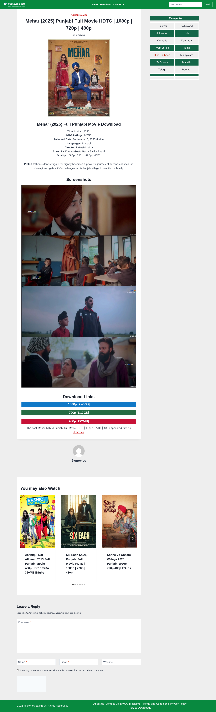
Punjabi (186, 69)
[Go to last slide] (25, 538)
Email (65, 662)
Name (22, 662)
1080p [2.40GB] (79, 404)
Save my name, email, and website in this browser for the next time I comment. (62, 670)
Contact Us (112, 703)
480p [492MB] (79, 421)
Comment (25, 622)
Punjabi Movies (79, 15)
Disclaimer (135, 703)
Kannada (162, 40)
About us (98, 703)
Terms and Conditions (156, 703)
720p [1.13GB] (79, 412)
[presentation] (37, 521)
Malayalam (186, 55)
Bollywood (187, 26)
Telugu (162, 69)
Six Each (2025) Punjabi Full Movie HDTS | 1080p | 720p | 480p (77, 563)
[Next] (132, 538)
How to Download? (140, 707)
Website (108, 662)
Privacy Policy (178, 703)
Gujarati (162, 26)
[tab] (73, 584)
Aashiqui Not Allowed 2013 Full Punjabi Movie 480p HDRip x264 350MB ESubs (37, 563)
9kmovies (80, 35)
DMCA (124, 703)
